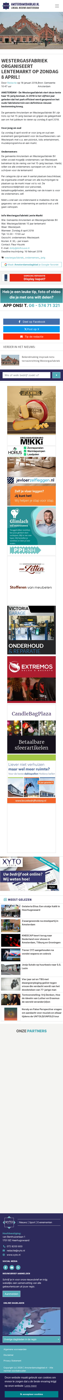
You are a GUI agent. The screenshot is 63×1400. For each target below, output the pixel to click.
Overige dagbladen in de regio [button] (20, 1339)
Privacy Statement (12, 1360)
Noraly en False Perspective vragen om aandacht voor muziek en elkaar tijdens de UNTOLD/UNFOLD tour (42, 1013)
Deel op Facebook (34, 321)
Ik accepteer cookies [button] (31, 1394)
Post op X (33, 329)
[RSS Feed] (18, 1267)
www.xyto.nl (13, 1254)
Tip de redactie (34, 336)
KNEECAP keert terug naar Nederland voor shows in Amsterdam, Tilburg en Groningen (41, 939)
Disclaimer (9, 1355)
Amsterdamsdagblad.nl (25, 4)
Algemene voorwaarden (15, 1349)
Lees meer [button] (31, 1385)
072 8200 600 (14, 1246)
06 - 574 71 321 (44, 305)
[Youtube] (12, 1267)
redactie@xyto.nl (16, 1250)
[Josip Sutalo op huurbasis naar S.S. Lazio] (11, 969)
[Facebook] (6, 1267)
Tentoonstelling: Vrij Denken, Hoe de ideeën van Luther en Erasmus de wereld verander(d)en (41, 998)
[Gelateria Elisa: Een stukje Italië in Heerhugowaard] (11, 911)
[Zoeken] (56, 375)
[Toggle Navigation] (57, 6)
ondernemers (32, 257)
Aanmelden (11, 1293)
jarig (43, 257)
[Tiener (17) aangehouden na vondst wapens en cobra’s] (11, 954)
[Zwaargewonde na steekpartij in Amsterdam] (11, 925)
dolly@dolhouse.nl (19, 248)
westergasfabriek (14, 257)
